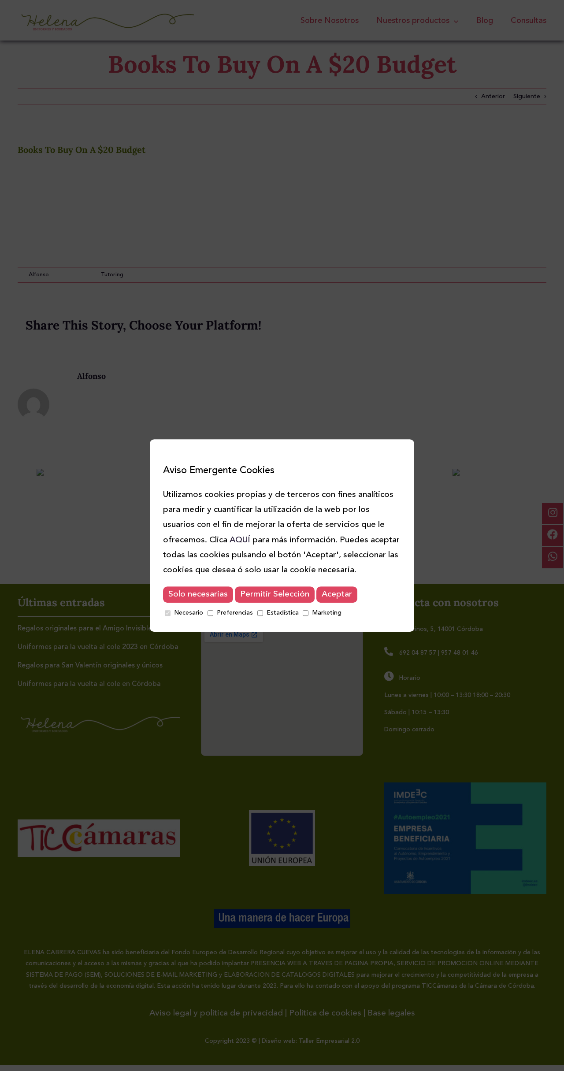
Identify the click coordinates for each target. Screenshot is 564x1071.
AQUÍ (240, 540)
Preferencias (235, 613)
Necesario (188, 613)
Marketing (326, 613)
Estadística (283, 613)
